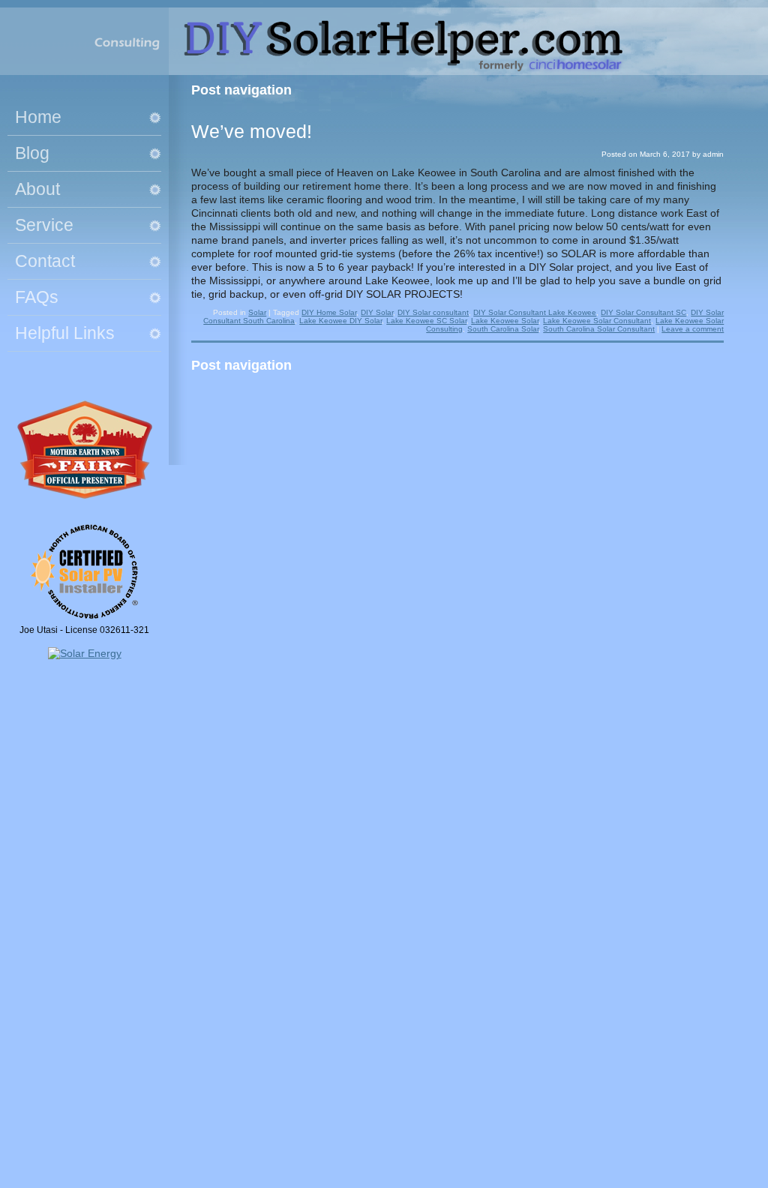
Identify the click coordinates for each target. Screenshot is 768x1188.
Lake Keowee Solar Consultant (597, 320)
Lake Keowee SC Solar (426, 320)
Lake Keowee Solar (504, 320)
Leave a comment (693, 329)
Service (44, 225)
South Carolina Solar (502, 329)
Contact (45, 261)
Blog (32, 153)
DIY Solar (377, 312)
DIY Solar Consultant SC (643, 312)
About (37, 189)
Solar (257, 312)
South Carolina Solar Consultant (599, 329)
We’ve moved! (251, 131)
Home (38, 117)
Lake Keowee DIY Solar (340, 320)
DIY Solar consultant (433, 312)
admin (713, 154)
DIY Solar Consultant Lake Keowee (534, 312)
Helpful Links (65, 333)
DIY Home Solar (329, 312)
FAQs (36, 297)
